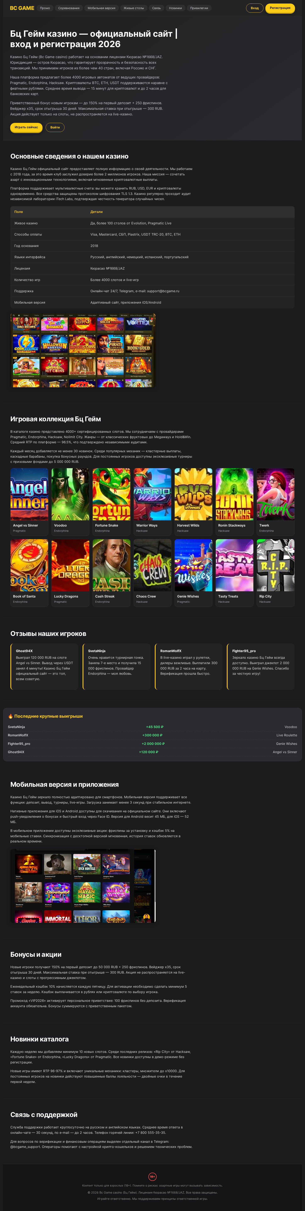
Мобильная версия (101, 8)
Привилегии (199, 8)
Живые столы (134, 8)
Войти (55, 127)
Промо (45, 8)
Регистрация (280, 8)
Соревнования (68, 8)
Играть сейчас (26, 127)
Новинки (175, 8)
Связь (156, 8)
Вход (255, 8)
